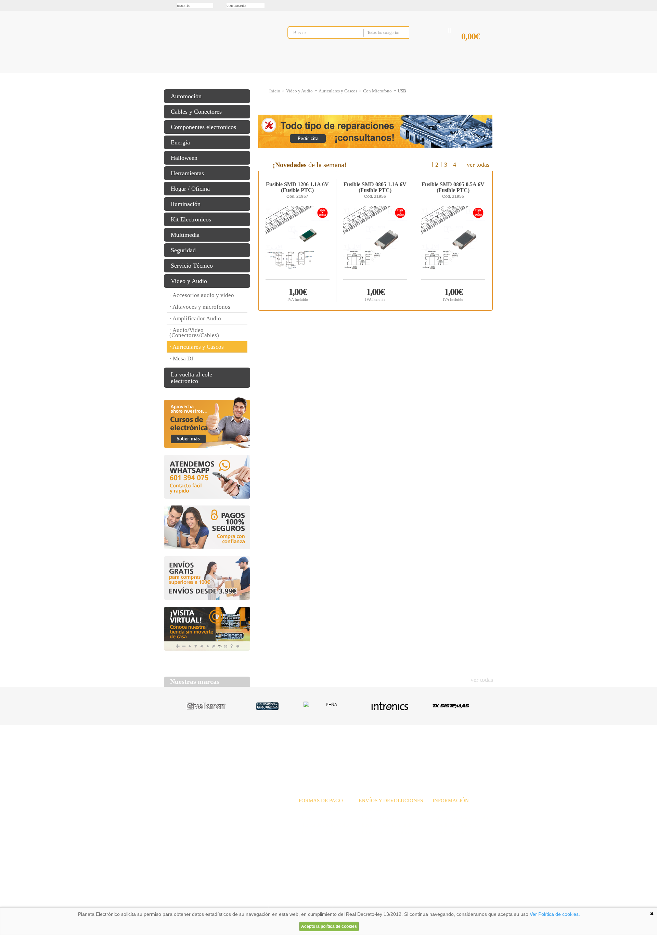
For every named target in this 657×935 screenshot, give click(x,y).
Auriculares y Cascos (338, 90)
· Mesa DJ (181, 358)
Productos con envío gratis (362, 72)
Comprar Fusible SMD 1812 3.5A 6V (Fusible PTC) (297, 294)
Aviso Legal (181, 898)
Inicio (274, 90)
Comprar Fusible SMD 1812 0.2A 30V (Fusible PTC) (453, 294)
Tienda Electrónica (177, 72)
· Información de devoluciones (388, 832)
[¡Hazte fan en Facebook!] (7, 42)
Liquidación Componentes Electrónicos (313, 72)
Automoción (186, 96)
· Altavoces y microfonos (199, 307)
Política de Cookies (280, 898)
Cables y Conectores (196, 111)
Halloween (184, 157)
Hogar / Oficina (190, 188)
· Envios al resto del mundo (385, 825)
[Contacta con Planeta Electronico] (357, 47)
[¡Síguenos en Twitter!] (7, 28)
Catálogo (447, 751)
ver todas (478, 164)
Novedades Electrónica (217, 72)
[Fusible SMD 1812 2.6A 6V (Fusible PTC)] (375, 242)
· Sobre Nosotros (449, 809)
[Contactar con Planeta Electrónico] (220, 818)
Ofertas (382, 751)
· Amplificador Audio (195, 318)
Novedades (353, 751)
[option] (375, 240)
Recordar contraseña (328, 5)
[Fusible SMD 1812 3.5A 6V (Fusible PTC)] (298, 242)
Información (416, 72)
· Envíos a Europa (376, 817)
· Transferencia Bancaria (322, 809)
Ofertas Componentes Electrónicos (265, 72)
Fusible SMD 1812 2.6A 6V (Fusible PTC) (375, 187)
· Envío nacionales (377, 809)
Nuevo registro (385, 5)
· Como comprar (449, 832)
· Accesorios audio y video (201, 295)
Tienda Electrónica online (218, 38)
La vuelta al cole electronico (191, 377)
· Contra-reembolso (317, 832)
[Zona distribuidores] (457, 8)
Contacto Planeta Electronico (469, 72)
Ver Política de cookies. (555, 914)
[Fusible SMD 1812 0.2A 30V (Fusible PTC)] (453, 242)
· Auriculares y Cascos (196, 347)
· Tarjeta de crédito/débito (324, 825)
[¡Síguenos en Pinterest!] (7, 56)
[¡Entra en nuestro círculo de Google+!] (7, 71)
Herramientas (187, 173)
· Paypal (307, 817)
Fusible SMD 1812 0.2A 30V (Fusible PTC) (453, 187)
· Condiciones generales (455, 825)
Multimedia (185, 234)
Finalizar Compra (477, 47)
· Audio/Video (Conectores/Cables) (194, 332)
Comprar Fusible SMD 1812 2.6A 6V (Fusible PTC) (375, 294)
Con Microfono (377, 90)
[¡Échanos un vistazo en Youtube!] (7, 85)
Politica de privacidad (229, 898)
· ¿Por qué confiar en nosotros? (463, 817)
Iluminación (186, 204)
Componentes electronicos (203, 127)
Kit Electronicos (191, 219)
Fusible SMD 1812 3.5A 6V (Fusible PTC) (297, 187)
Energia (180, 142)
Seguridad (183, 250)
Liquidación (414, 751)
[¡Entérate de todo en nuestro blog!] (7, 99)
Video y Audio (189, 281)
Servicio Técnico (192, 265)
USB (402, 90)
